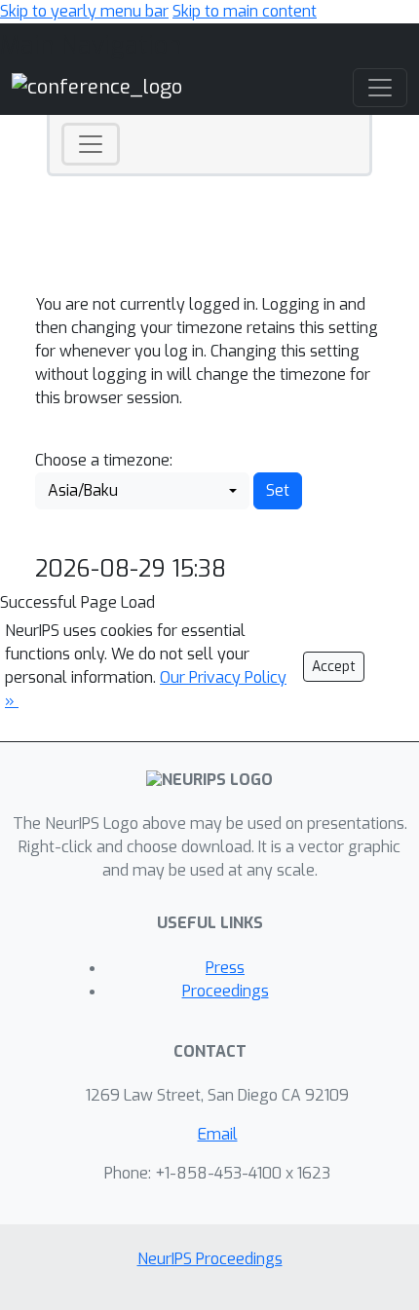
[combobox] (142, 490)
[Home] (97, 87)
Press (225, 967)
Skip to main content (244, 11)
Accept (334, 666)
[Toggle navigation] (90, 144)
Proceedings (225, 991)
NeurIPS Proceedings (210, 1259)
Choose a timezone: (103, 460)
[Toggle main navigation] (380, 87)
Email (218, 1134)
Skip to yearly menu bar (84, 11)
